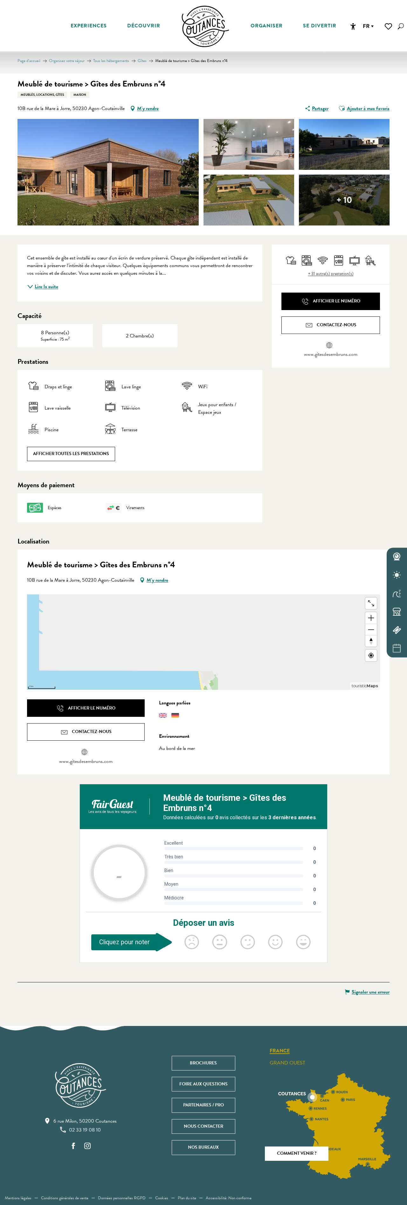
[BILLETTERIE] (397, 630)
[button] (401, 26)
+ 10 (344, 199)
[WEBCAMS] (397, 557)
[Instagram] (87, 1146)
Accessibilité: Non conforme (229, 1198)
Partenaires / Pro (203, 1105)
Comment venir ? (296, 1153)
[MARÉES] (397, 593)
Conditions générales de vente (64, 1198)
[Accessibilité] (353, 26)
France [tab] (280, 1051)
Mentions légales (18, 1198)
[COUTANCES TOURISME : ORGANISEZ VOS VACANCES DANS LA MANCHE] (205, 26)
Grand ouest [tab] (287, 1062)
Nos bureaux (203, 1147)
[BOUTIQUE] (397, 612)
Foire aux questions (203, 1084)
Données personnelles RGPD (122, 1198)
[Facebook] (73, 1146)
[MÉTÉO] (397, 575)
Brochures (203, 1063)
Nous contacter (203, 1126)
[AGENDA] (397, 648)
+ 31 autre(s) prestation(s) (331, 274)
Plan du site (187, 1198)
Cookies (161, 1198)
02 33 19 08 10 (85, 1130)
